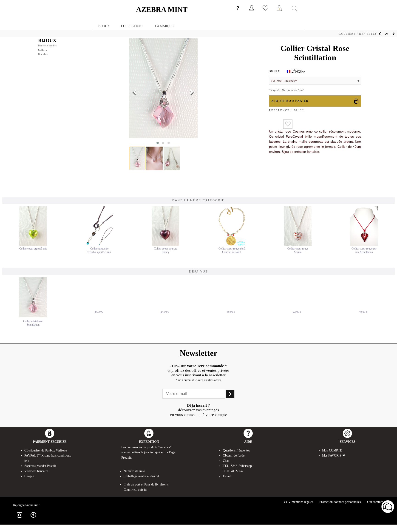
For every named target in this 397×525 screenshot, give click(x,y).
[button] (157, 143)
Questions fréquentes (236, 450)
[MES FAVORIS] (265, 12)
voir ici (142, 489)
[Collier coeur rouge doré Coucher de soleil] (231, 245)
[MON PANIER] (279, 13)
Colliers (347, 33)
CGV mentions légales (298, 502)
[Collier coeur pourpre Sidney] (165, 245)
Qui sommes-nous (378, 502)
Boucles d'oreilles (47, 45)
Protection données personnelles (340, 502)
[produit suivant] (393, 33)
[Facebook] (33, 518)
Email (227, 476)
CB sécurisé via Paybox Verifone (45, 450)
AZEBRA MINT (161, 9)
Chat (226, 461)
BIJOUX (47, 40)
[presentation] (134, 92)
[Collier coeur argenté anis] (33, 245)
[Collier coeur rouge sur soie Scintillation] (364, 245)
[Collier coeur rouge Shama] (298, 245)
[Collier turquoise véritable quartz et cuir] (99, 245)
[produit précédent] (379, 33)
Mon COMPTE (332, 450)
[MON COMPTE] (251, 12)
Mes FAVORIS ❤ (333, 455)
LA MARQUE (164, 26)
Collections (132, 26)
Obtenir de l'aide (233, 455)
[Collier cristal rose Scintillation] (33, 297)
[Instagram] (19, 518)
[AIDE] (237, 12)
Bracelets (43, 54)
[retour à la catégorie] (386, 33)
